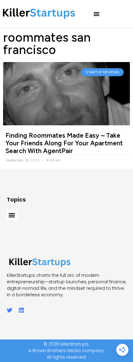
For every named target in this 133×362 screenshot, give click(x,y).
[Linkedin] (21, 310)
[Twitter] (9, 310)
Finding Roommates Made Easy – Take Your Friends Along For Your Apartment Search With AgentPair (64, 143)
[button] (96, 14)
